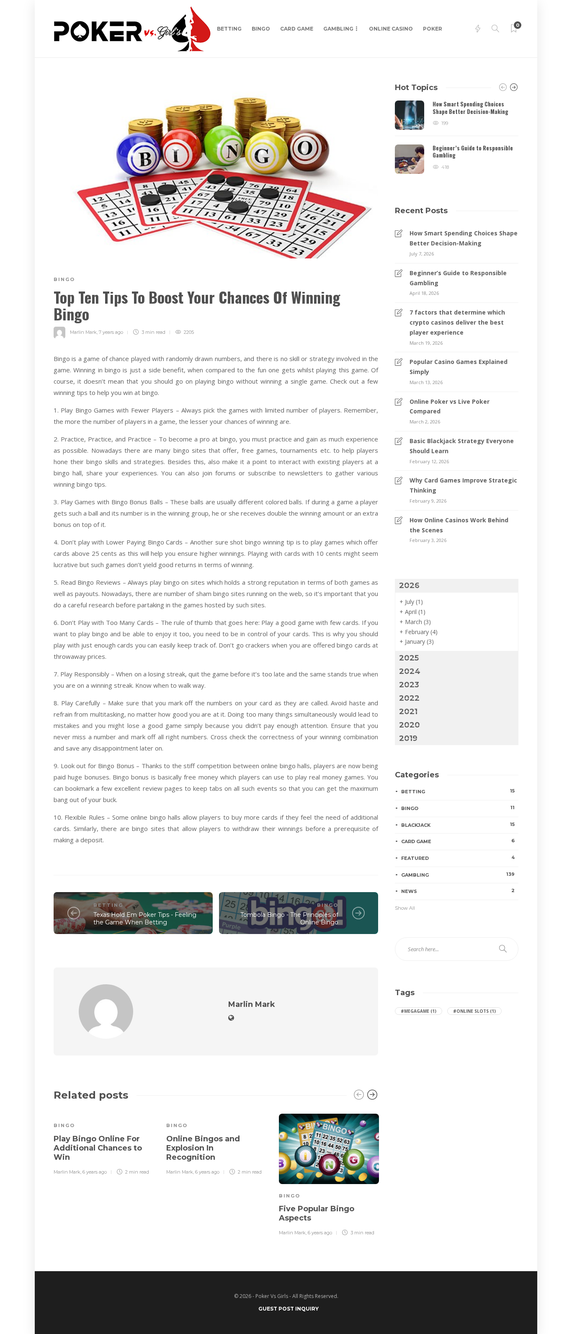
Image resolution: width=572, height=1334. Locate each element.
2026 (409, 585)
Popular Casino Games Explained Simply (459, 367)
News (458, 891)
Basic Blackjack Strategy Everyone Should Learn (462, 446)
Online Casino (391, 29)
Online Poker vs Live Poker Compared (450, 406)
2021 (408, 711)
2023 (409, 684)
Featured (458, 857)
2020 (409, 725)
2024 (409, 671)
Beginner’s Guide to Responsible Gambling (458, 278)
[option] (103, 1143)
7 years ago (111, 332)
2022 (409, 698)
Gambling (338, 29)
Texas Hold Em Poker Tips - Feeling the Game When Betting (144, 918)
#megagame (418, 1011)
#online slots (474, 1011)
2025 (409, 658)
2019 (408, 738)
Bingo (261, 29)
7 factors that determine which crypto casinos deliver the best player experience (457, 322)
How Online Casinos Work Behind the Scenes (459, 525)
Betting (229, 29)
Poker (432, 29)
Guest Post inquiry (288, 1309)
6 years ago (94, 1172)
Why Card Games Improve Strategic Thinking (463, 485)
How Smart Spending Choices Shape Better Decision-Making (464, 238)
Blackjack (458, 824)
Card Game (296, 29)
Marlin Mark (83, 332)
